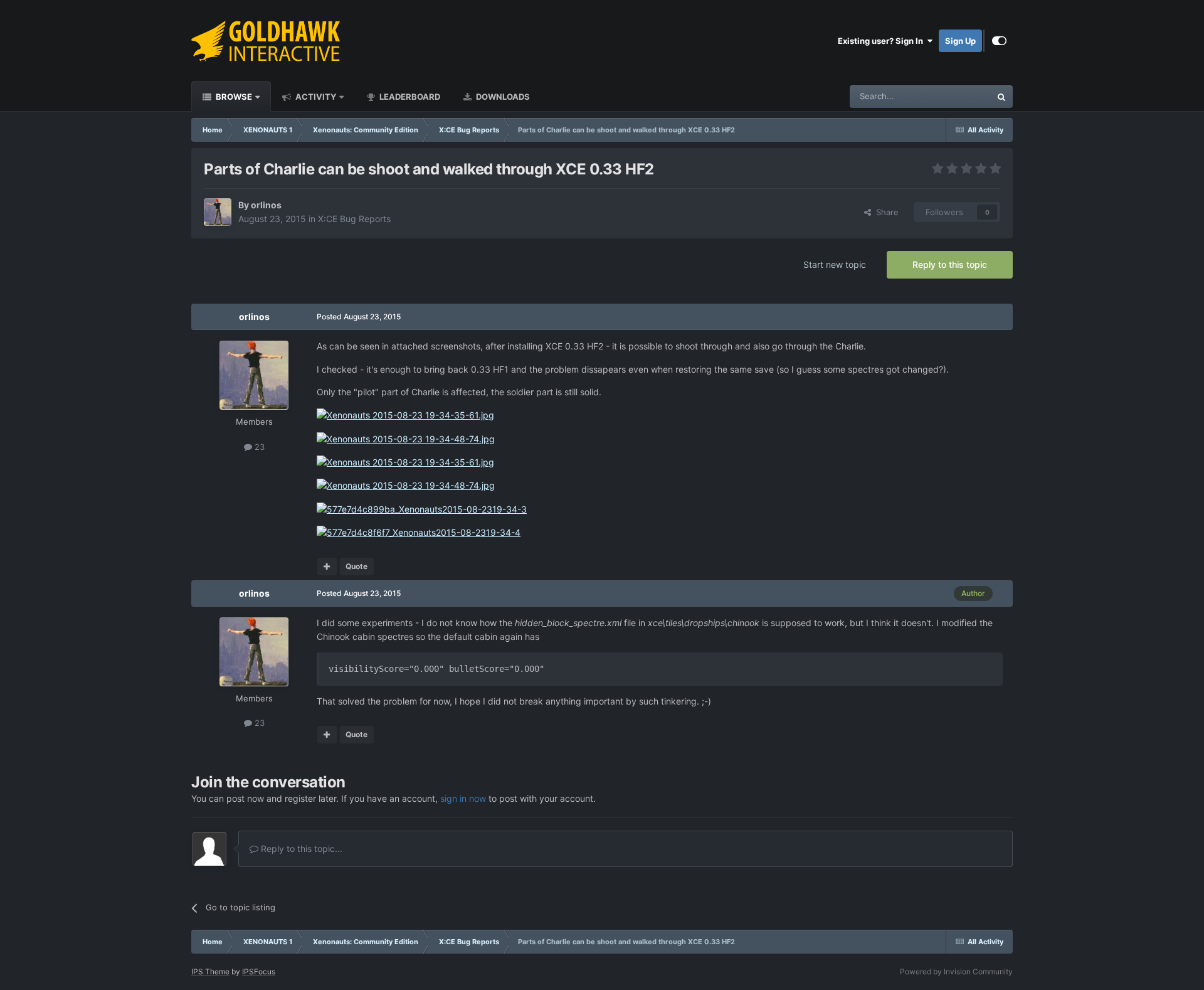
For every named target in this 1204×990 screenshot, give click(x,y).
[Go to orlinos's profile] (217, 212)
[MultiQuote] (327, 566)
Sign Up (960, 41)
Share (885, 212)
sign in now (463, 798)
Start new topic (834, 264)
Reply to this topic (949, 264)
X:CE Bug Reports (354, 218)
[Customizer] (999, 40)
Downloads (502, 97)
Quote (356, 566)
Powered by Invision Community (956, 971)
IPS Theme (210, 971)
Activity (314, 97)
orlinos (266, 205)
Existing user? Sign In (882, 41)
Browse (233, 97)
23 (258, 447)
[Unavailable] (405, 414)
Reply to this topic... (300, 848)
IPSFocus (258, 971)
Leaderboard (409, 97)
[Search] (1001, 96)
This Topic (955, 96)
